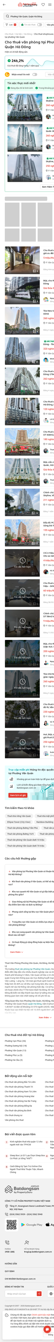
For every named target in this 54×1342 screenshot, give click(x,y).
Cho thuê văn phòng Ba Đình (18, 1110)
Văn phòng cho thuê (14, 1120)
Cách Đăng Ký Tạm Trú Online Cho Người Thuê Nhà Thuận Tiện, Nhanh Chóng (26, 1169)
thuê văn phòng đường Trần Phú (22, 827)
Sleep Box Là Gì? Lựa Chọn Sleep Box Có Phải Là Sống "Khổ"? (27, 1157)
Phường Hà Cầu (14, 1060)
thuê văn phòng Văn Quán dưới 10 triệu (25, 839)
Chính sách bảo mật (41, 1314)
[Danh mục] (4, 4)
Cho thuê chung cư (13, 1115)
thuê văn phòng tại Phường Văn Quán (32, 969)
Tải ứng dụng (30, 4)
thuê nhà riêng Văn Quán (19, 816)
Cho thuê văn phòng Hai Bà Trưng (20, 1101)
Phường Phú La (13, 1055)
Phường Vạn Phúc (15, 1041)
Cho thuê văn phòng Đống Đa (18, 1105)
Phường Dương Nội (16, 1045)
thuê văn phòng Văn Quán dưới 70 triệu (25, 845)
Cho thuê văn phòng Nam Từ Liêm (20, 1091)
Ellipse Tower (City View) (18, 822)
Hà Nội (18, 34)
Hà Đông (28, 34)
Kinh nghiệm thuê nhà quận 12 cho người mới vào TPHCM (26, 1143)
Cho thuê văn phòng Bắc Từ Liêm (20, 1082)
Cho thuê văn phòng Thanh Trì (19, 1086)
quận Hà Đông (35, 1003)
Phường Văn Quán (15, 1050)
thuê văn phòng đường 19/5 (20, 833)
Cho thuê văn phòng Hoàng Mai (19, 1096)
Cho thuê (9, 34)
